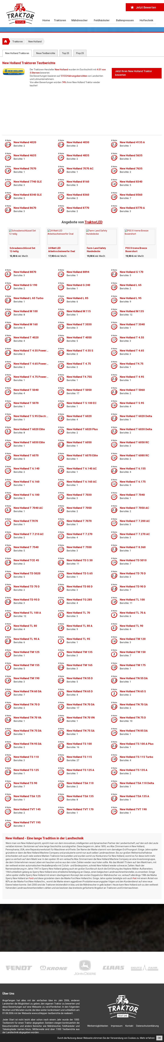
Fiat (134, 878)
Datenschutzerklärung (147, 1026)
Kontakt (129, 1026)
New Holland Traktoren (17, 53)
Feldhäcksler (102, 20)
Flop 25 (80, 53)
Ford (31, 878)
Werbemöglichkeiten (97, 1026)
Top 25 (65, 53)
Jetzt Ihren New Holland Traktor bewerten (133, 73)
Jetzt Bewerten (146, 7)
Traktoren (60, 20)
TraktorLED (93, 222)
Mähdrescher (79, 20)
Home (46, 20)
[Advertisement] (82, 111)
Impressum (117, 1026)
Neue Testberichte (45, 53)
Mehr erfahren (147, 1038)
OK (159, 1038)
